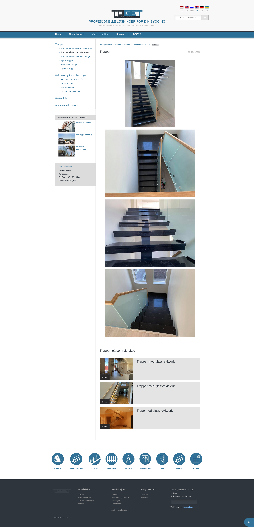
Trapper (59, 44)
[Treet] (162, 459)
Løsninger (145, 469)
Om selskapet (76, 34)
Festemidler (61, 98)
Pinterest (144, 497)
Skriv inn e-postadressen (181, 496)
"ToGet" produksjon (86, 501)
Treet (162, 469)
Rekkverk (111, 469)
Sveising (58, 469)
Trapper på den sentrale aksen (75, 52)
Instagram (145, 494)
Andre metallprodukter (67, 105)
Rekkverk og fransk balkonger (71, 75)
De (202, 11)
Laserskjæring (76, 469)
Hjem (58, 34)
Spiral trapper (67, 60)
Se (207, 11)
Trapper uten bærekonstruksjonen (76, 48)
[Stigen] (95, 459)
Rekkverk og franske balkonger (120, 499)
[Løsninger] (145, 459)
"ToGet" (81, 494)
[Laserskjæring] (76, 459)
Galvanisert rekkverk (70, 92)
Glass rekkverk (68, 83)
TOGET (137, 34)
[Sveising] (58, 459)
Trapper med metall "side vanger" (76, 56)
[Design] (128, 459)
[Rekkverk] (111, 459)
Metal (179, 469)
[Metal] (179, 459)
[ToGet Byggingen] (127, 14)
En (187, 11)
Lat (182, 11)
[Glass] (196, 459)
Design (128, 469)
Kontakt (120, 34)
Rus (192, 11)
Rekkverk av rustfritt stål (72, 79)
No (197, 11)
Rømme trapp (67, 69)
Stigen (94, 469)
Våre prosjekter (100, 34)
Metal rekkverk (67, 87)
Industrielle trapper (69, 64)
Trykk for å (182, 507)
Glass (196, 469)
